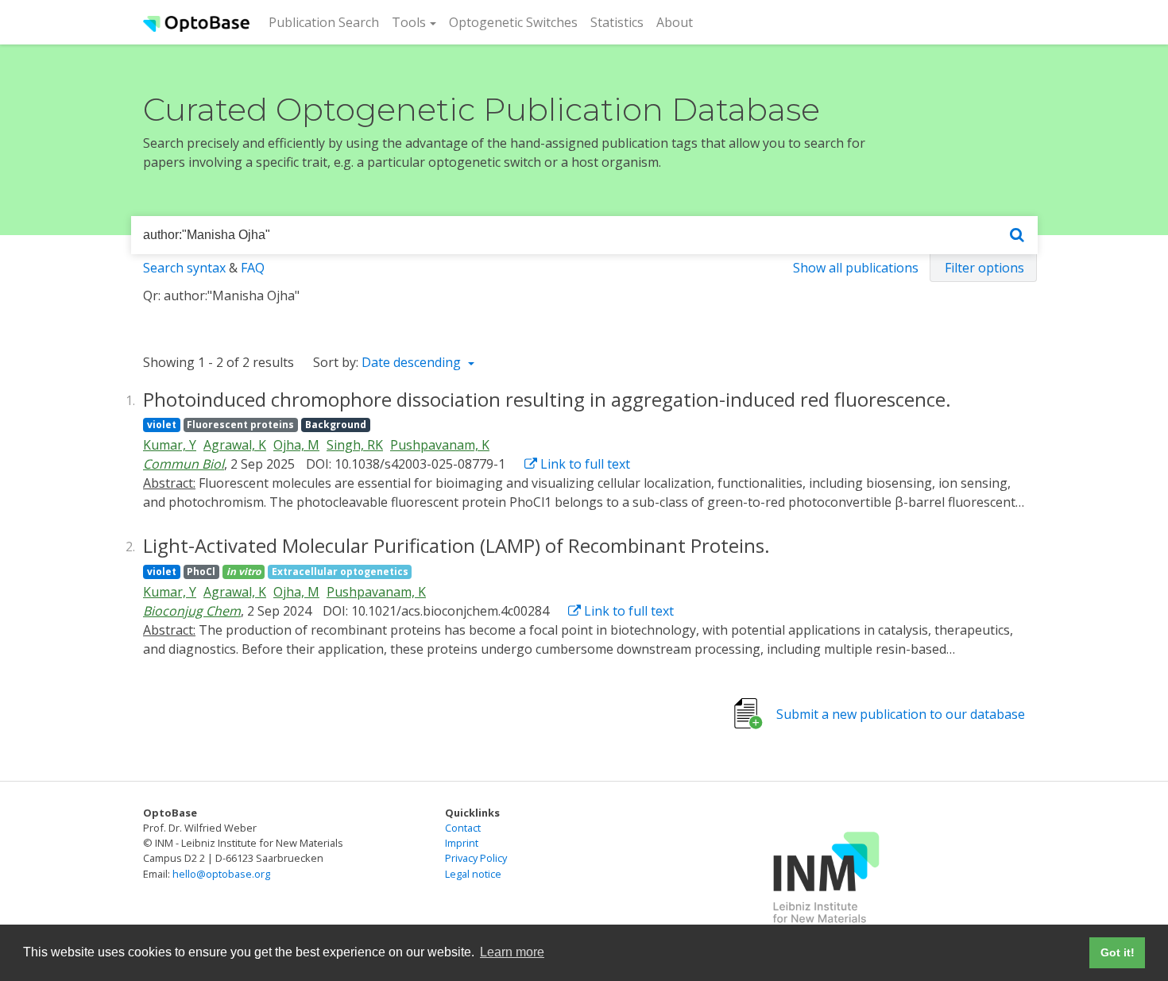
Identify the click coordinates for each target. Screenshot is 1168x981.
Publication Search (327, 22)
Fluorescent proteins (240, 424)
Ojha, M (296, 445)
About (674, 22)
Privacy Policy (476, 858)
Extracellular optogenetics (340, 571)
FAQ (253, 267)
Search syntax (184, 267)
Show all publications (856, 267)
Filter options (984, 267)
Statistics (617, 22)
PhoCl (201, 571)
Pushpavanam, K (439, 445)
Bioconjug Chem (192, 611)
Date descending (413, 362)
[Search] (1017, 235)
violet (161, 424)
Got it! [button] (1117, 952)
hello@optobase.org (221, 874)
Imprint (461, 843)
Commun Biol (183, 464)
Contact (463, 828)
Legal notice (473, 874)
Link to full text (583, 464)
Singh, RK (355, 445)
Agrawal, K (234, 445)
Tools (409, 22)
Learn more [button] (512, 952)
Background (335, 424)
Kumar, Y (169, 445)
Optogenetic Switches (513, 22)
